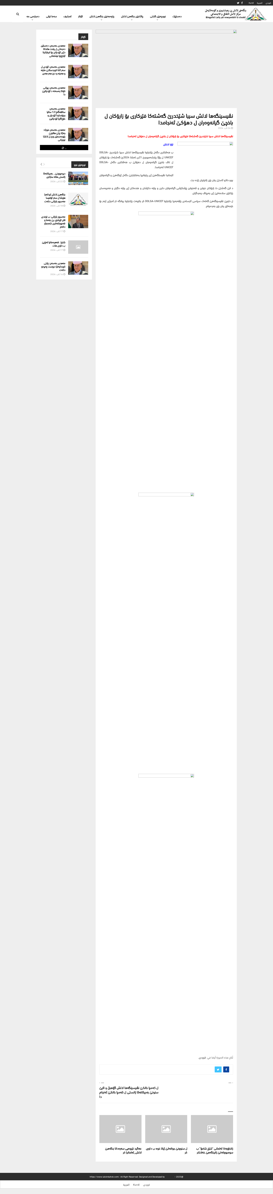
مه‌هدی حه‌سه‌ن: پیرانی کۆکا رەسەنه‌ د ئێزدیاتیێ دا (53, 90)
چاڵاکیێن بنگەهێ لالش (132, 16)
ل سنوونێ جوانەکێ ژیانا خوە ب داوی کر (166, 1150)
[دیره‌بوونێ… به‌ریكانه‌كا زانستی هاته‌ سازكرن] (78, 178)
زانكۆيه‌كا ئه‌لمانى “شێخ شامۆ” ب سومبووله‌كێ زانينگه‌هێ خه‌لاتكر (214, 1150)
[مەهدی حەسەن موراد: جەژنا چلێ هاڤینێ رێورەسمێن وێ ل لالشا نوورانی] (78, 134)
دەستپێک (177, 16)
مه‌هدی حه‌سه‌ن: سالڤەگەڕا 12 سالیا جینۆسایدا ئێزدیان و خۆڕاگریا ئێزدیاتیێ (56, 113)
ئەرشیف (68, 16)
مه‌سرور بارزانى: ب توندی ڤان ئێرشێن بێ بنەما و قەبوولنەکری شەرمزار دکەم (53, 221)
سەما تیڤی (51, 16)
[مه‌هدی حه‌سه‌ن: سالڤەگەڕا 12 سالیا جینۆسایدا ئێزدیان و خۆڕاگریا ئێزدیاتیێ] (78, 113)
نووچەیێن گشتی (158, 16)
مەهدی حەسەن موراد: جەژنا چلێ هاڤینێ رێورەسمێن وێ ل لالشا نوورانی (54, 135)
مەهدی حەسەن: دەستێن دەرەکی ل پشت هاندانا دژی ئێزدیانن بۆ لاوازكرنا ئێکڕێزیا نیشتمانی (53, 50)
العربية (259, 2)
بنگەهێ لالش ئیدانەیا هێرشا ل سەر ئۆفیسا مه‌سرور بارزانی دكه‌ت (54, 197)
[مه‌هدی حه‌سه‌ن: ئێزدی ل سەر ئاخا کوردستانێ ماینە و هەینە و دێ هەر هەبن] (78, 71)
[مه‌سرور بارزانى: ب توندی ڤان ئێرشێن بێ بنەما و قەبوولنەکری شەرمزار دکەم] (78, 221)
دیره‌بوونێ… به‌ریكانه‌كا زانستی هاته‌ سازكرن (54, 174)
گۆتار (80, 16)
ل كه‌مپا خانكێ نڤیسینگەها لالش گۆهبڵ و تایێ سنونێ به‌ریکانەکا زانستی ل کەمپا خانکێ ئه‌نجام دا (128, 1092)
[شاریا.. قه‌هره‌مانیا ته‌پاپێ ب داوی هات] (78, 247)
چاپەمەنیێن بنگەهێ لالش (102, 16)
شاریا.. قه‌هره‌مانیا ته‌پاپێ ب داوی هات (53, 243)
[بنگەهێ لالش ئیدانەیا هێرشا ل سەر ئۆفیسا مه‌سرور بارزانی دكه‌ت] (78, 199)
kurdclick (169, 1176)
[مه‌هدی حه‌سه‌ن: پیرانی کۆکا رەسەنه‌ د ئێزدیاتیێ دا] (78, 92)
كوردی (268, 2)
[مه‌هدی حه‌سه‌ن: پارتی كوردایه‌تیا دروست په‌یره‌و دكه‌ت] (78, 268)
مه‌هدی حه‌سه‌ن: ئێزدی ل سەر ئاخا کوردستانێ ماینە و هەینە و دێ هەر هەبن (53, 70)
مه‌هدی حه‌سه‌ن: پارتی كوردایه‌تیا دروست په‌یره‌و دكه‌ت (53, 266)
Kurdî (251, 2)
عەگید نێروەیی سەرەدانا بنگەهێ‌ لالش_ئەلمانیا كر (123, 1150)
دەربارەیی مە (33, 16)
